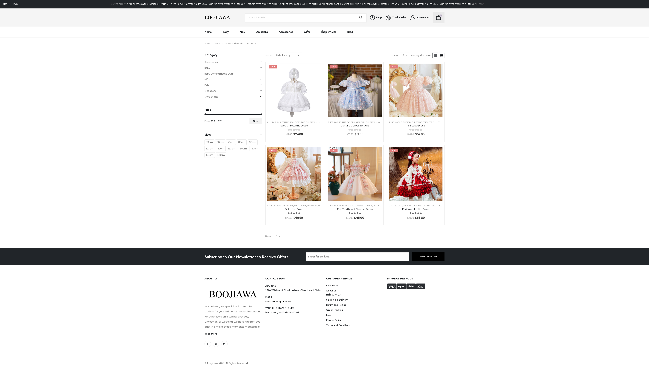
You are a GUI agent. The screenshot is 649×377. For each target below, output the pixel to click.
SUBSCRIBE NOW (428, 256)
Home (208, 32)
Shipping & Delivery (337, 299)
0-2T (269, 122)
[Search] (361, 18)
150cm (209, 155)
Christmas (417, 122)
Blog (350, 32)
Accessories (286, 32)
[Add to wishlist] (316, 69)
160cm (221, 155)
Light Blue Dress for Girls (355, 125)
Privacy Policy (333, 320)
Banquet (337, 122)
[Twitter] (216, 344)
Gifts (307, 32)
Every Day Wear (430, 206)
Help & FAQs (333, 294)
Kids (242, 32)
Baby (226, 32)
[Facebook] (208, 344)
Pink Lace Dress (416, 125)
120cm (231, 148)
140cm (254, 148)
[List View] (441, 55)
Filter (256, 121)
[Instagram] (224, 344)
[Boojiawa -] (217, 17)
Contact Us (332, 285)
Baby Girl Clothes (309, 122)
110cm (221, 148)
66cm (220, 142)
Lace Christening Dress (294, 125)
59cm (209, 142)
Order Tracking (334, 310)
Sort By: (269, 55)
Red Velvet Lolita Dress (415, 209)
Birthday (346, 122)
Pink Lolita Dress (294, 209)
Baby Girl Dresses (364, 206)
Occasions (262, 32)
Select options (297, 113)
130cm (243, 148)
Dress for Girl (358, 122)
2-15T (330, 122)
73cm (231, 142)
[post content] (294, 90)
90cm (252, 142)
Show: (395, 55)
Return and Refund (336, 305)
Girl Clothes (372, 122)
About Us (331, 290)
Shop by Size (328, 32)
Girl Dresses (300, 206)
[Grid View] (435, 55)
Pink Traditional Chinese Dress (355, 209)
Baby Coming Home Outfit (288, 122)
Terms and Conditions (338, 325)
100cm (209, 148)
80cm (241, 142)
